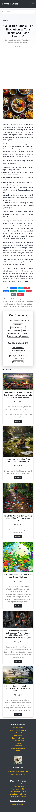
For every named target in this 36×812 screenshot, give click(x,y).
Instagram (20, 294)
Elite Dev (18, 751)
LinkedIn (6, 291)
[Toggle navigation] (32, 4)
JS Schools (18, 745)
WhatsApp (14, 291)
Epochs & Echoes (18, 738)
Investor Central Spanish (18, 730)
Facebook (14, 288)
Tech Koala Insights (18, 789)
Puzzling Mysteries (18, 740)
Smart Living (18, 735)
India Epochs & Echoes (18, 796)
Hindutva (18, 743)
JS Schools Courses (18, 748)
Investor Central (18, 728)
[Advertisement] (18, 69)
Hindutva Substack (18, 805)
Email (13, 294)
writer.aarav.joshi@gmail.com (18, 772)
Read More (18, 421)
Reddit (27, 288)
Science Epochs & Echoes (18, 791)
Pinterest (29, 291)
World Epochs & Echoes (18, 794)
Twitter (21, 288)
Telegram (21, 291)
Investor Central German (18, 733)
